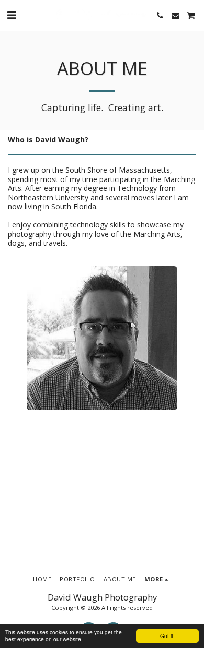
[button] (11, 15)
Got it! (167, 636)
